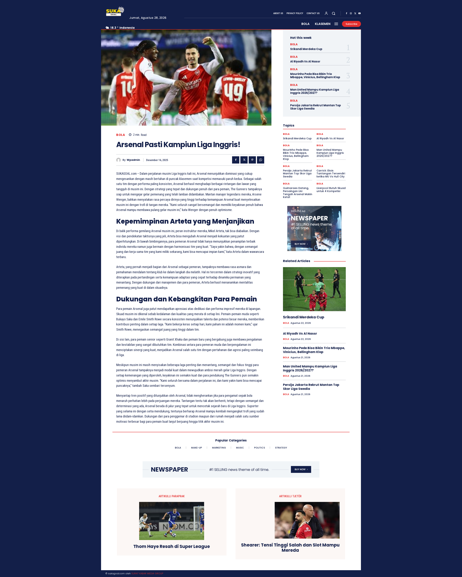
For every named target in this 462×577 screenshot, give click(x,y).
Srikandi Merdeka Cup (306, 49)
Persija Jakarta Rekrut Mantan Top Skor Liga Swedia (315, 106)
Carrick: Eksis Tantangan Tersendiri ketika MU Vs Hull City (331, 173)
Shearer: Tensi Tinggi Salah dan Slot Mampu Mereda (290, 548)
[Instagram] (351, 13)
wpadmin (133, 160)
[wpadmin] (119, 160)
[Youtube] (359, 13)
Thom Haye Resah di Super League (171, 546)
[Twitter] (355, 13)
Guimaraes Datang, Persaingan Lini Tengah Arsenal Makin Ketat (297, 192)
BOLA (120, 134)
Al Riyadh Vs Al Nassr (305, 61)
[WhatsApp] (260, 160)
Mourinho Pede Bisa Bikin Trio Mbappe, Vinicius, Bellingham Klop (315, 75)
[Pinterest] (252, 160)
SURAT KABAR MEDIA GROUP (147, 573)
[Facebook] (346, 13)
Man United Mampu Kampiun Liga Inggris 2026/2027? (314, 91)
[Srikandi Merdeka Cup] (314, 289)
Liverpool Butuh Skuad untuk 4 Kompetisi (331, 189)
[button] (333, 13)
